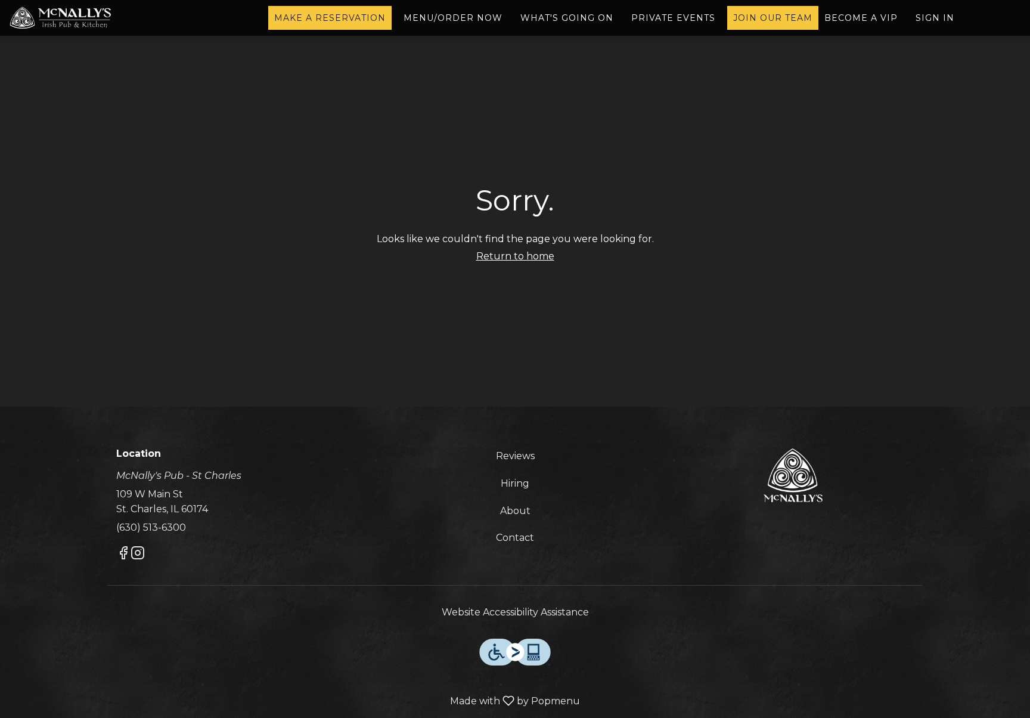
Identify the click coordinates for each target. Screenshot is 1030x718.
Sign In (935, 18)
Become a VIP (861, 18)
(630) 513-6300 (151, 527)
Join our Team (772, 18)
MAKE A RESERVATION (330, 18)
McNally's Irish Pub (793, 475)
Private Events (673, 18)
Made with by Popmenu (294, 701)
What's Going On (566, 18)
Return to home (515, 256)
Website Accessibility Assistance (515, 612)
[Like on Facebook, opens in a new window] (123, 555)
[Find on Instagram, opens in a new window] (138, 555)
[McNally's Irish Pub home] (63, 18)
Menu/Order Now (453, 18)
